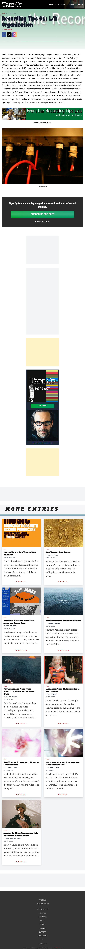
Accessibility (42, 936)
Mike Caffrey (8, 29)
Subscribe (42, 917)
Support (42, 932)
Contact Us (42, 943)
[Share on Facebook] (4, 34)
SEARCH (80, 4)
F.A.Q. (42, 940)
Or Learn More (42, 222)
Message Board (43, 904)
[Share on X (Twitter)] (9, 34)
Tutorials (42, 900)
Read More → (21, 582)
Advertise (42, 913)
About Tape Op (42, 909)
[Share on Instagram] (14, 34)
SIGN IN (71, 4)
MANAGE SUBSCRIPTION (57, 4)
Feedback (42, 928)
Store (42, 921)
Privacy (42, 924)
